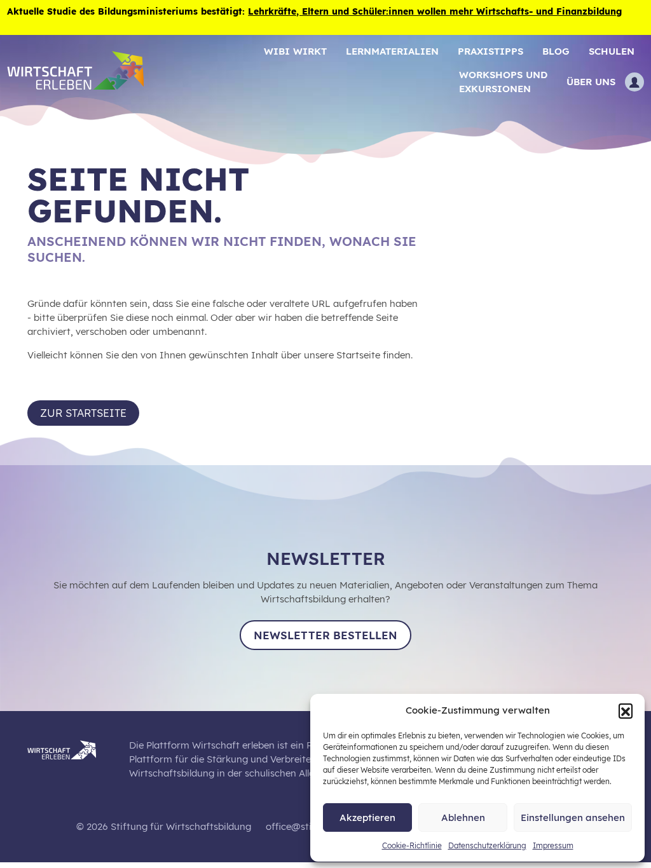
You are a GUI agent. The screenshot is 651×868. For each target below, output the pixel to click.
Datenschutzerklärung (487, 845)
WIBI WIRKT (295, 51)
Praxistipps (490, 51)
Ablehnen (463, 817)
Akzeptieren (367, 817)
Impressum (553, 845)
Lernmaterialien (392, 51)
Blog (556, 51)
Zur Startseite (83, 412)
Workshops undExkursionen (503, 82)
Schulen (611, 51)
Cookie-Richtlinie (412, 845)
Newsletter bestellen (325, 635)
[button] (625, 710)
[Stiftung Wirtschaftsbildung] (70, 748)
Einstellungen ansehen (573, 817)
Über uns (590, 82)
